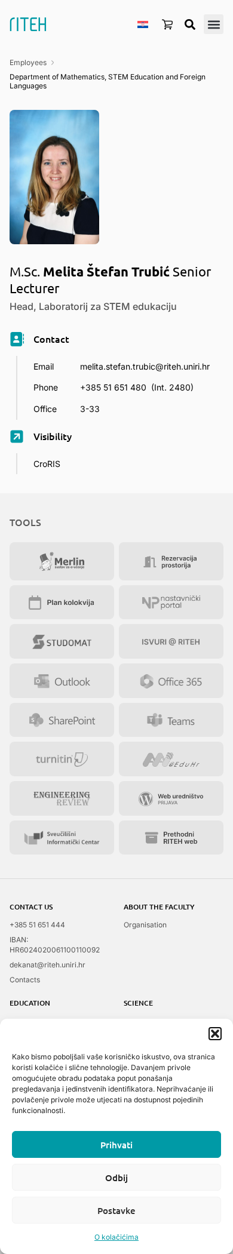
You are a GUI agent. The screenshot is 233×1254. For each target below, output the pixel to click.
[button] (215, 1034)
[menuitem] (142, 24)
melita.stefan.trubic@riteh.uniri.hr (145, 366)
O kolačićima (116, 1237)
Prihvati (116, 1145)
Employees (28, 62)
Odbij (116, 1178)
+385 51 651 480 (113, 387)
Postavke (116, 1210)
